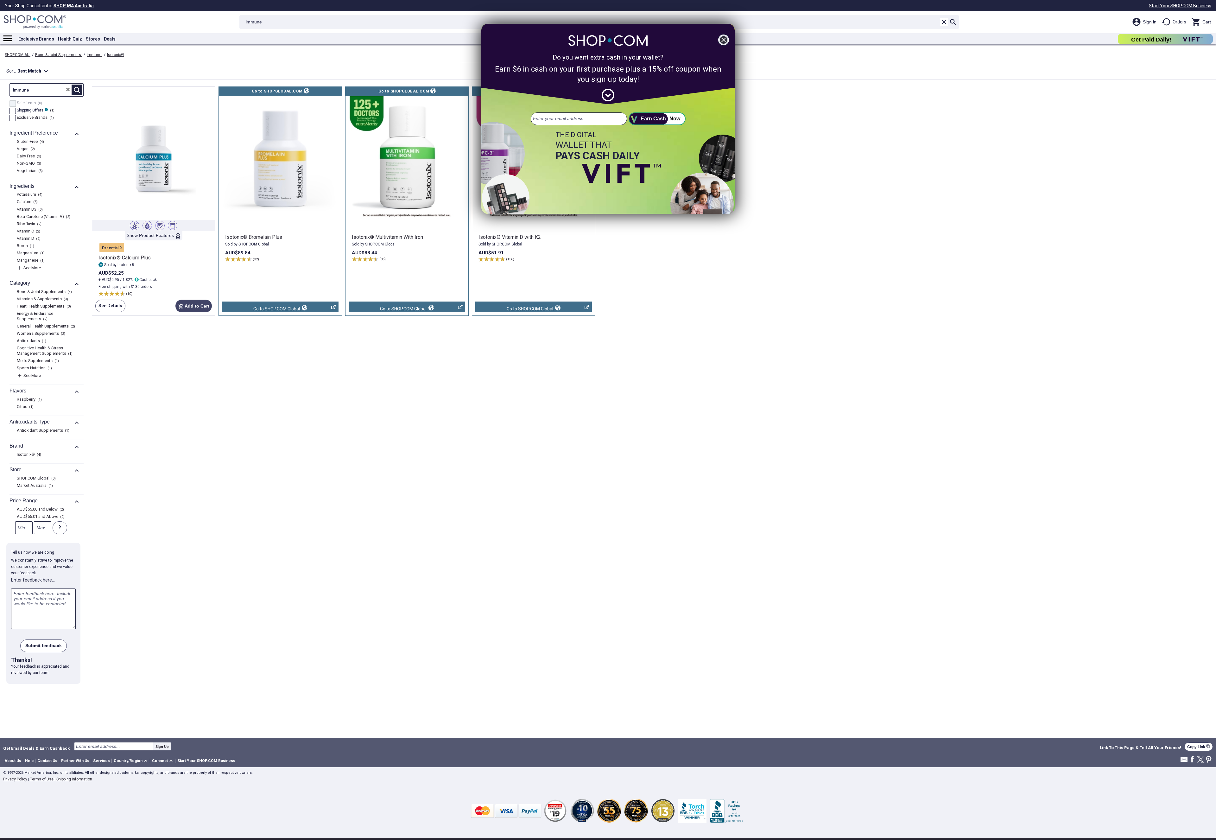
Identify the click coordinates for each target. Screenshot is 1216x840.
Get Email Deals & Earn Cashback (36, 748)
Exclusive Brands (36, 38)
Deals (110, 38)
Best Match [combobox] (33, 71)
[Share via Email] (1184, 761)
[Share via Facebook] (1192, 759)
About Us (12, 761)
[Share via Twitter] (1200, 760)
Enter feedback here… (33, 580)
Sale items (28, 103)
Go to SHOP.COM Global (261, 309)
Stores (93, 38)
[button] (131, 761)
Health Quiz (70, 38)
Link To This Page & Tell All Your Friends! (1140, 748)
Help (29, 761)
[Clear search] (944, 22)
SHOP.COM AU (17, 55)
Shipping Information (74, 779)
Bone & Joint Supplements (58, 55)
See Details (108, 307)
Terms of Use (42, 779)
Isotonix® (115, 55)
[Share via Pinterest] (1208, 760)
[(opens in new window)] (280, 157)
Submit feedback (43, 645)
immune (94, 55)
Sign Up (162, 746)
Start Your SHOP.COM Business (1180, 5)
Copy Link (1198, 746)
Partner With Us (75, 761)
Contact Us (47, 761)
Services (101, 761)
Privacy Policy (15, 779)
